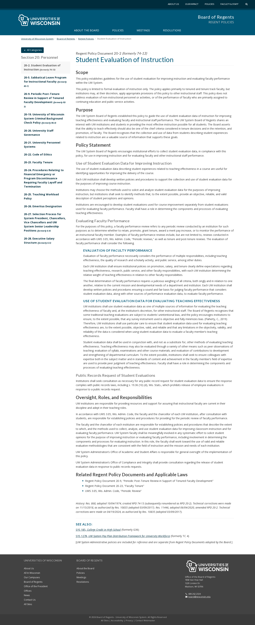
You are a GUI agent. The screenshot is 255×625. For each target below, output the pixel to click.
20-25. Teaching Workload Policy (41, 196)
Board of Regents (216, 17)
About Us (173, 4)
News (27, 595)
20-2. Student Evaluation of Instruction (42, 67)
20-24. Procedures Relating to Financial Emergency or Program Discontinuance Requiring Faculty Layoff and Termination (44, 178)
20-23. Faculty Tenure (38, 162)
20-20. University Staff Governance (38, 132)
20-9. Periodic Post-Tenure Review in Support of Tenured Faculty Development (45, 100)
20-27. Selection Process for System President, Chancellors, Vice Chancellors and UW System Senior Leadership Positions (45, 222)
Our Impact (191, 4)
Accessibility (117, 620)
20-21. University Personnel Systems (42, 144)
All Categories (34, 50)
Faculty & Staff (229, 4)
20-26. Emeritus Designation (43, 206)
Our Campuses (32, 577)
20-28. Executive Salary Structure (39, 240)
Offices (27, 590)
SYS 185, (98, 529)
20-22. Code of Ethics (38, 154)
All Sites (28, 604)
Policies (209, 4)
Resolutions (172, 30)
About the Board (86, 30)
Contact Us (29, 599)
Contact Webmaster (145, 620)
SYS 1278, (123, 536)
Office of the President (36, 586)
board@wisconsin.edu (199, 596)
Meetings (143, 30)
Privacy (129, 620)
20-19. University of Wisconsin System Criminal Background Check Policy (44, 118)
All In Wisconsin (32, 572)
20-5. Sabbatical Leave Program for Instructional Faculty (45, 81)
